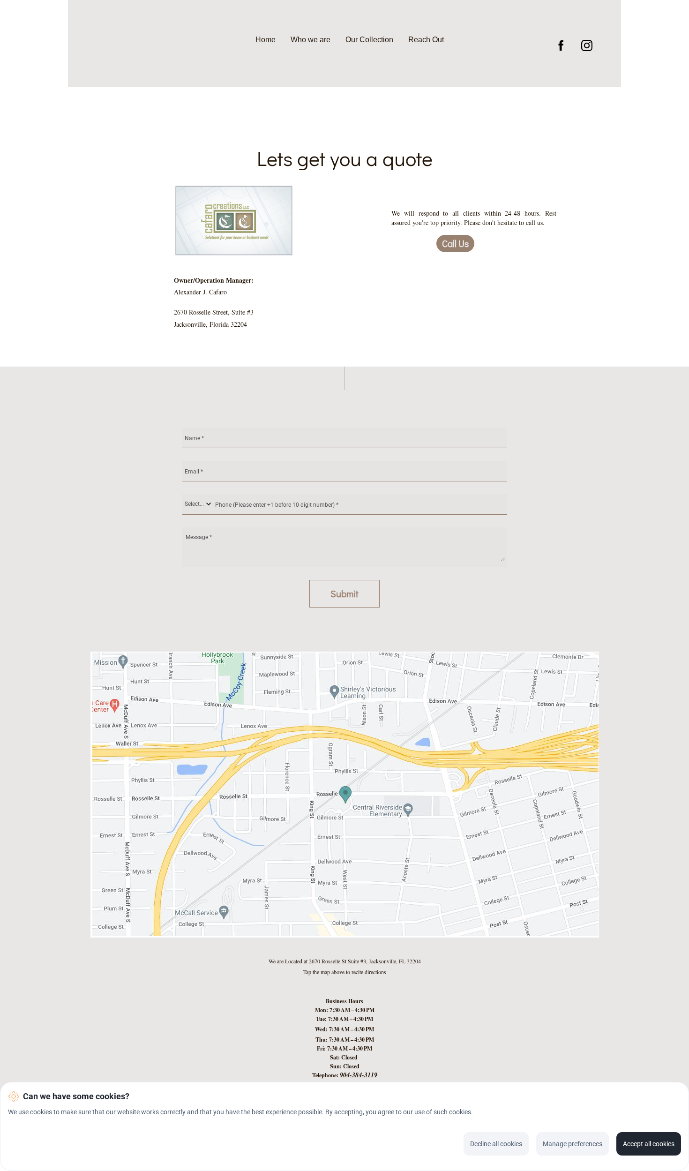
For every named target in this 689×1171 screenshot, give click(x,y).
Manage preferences (572, 1144)
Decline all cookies (496, 1144)
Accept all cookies (648, 1144)
